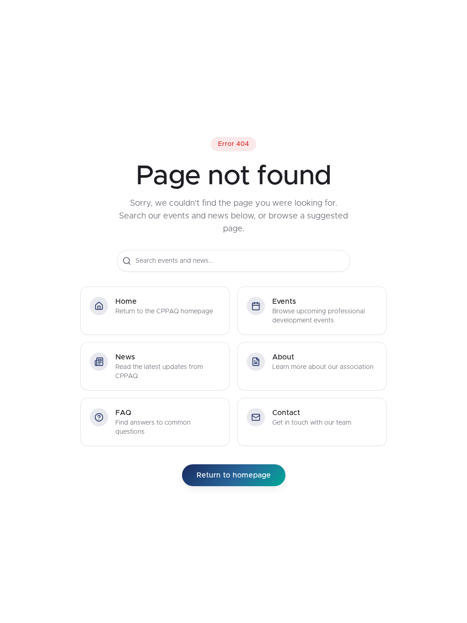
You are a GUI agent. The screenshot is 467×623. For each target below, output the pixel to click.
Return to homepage (234, 475)
